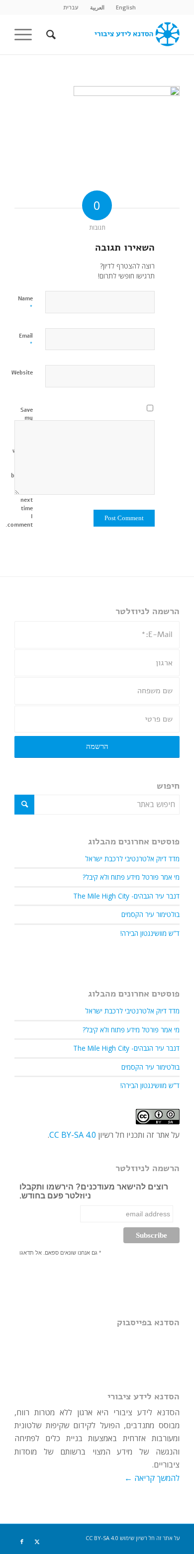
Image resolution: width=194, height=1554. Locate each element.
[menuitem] (126, 7)
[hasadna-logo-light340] (114, 34)
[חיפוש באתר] (49, 34)
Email (26, 340)
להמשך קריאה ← (152, 1477)
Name (25, 303)
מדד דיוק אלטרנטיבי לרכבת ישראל (132, 858)
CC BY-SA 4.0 (72, 1134)
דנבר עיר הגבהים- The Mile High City (126, 896)
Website (22, 372)
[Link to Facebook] (21, 1541)
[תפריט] (26, 34)
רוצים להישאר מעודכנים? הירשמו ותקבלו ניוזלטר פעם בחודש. (93, 1191)
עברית (71, 7)
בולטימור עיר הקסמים (150, 914)
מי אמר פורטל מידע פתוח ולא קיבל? (131, 877)
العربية (97, 7)
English (126, 7)
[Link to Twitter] (36, 1541)
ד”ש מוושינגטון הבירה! (150, 933)
